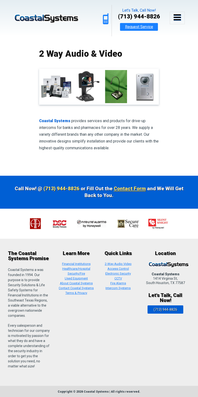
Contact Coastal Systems (76, 288)
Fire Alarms (118, 283)
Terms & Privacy (76, 293)
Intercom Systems (118, 288)
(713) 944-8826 (139, 16)
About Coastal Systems (76, 283)
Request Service (139, 26)
